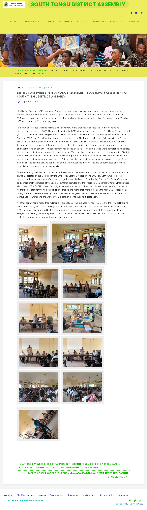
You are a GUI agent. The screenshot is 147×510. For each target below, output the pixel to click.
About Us (8, 495)
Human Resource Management (33, 70)
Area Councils (56, 495)
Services (42, 495)
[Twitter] (136, 12)
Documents (73, 495)
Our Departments (25, 495)
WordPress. (138, 504)
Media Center (89, 495)
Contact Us (123, 495)
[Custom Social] (141, 12)
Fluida (128, 504)
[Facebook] (131, 12)
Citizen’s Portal (106, 495)
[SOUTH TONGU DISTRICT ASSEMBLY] (14, 4)
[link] (9, 29)
